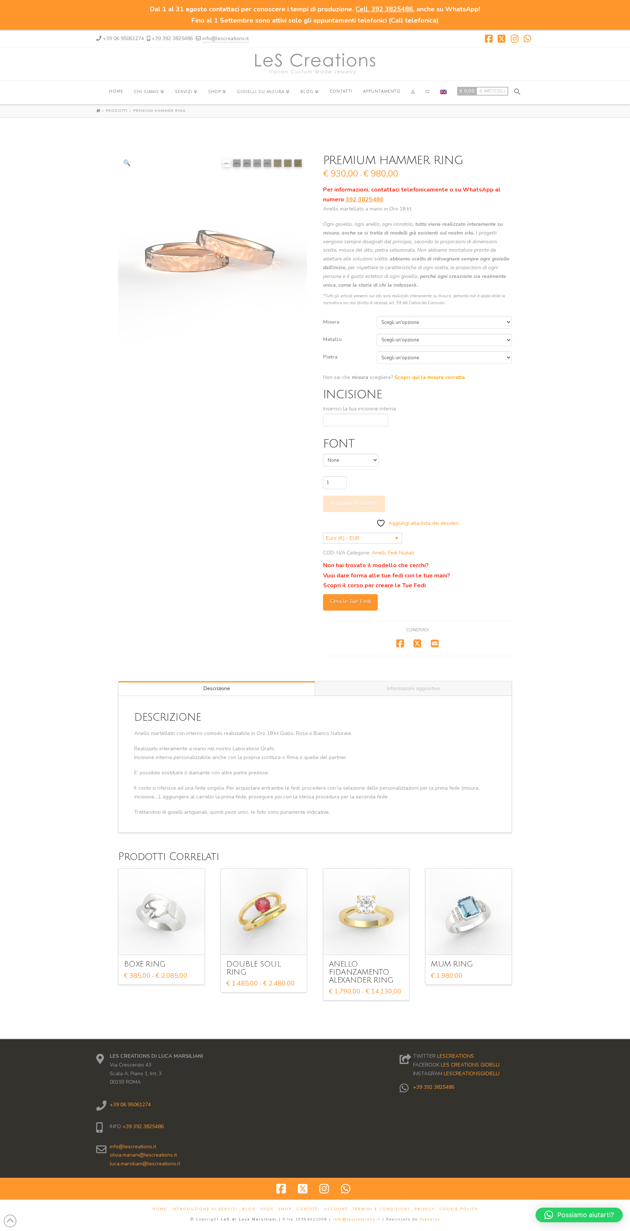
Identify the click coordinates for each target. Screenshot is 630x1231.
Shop (285, 1209)
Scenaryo (430, 1219)
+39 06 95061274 (130, 1104)
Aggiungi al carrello (354, 503)
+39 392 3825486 (142, 1126)
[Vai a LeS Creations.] (99, 110)
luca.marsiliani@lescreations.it (145, 1163)
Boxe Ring (144, 964)
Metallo (332, 339)
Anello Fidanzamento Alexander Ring (361, 972)
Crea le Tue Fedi (350, 601)
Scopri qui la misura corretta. (430, 377)
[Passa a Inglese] (443, 92)
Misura (331, 321)
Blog (249, 1209)
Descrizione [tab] (216, 688)
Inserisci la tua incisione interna (359, 408)
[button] (517, 90)
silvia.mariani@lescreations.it (143, 1154)
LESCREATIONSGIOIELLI (471, 1073)
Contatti (307, 1209)
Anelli (378, 552)
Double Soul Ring (253, 968)
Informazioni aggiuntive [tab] (413, 688)
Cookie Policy (458, 1209)
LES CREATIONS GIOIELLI (470, 1064)
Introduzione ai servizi (204, 1209)
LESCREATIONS (455, 1056)
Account (336, 1209)
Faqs (267, 1209)
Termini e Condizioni (381, 1209)
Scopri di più (164, 942)
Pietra (330, 356)
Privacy (425, 1209)
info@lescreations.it (225, 38)
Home (159, 1209)
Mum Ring (451, 964)
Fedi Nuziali (401, 552)
